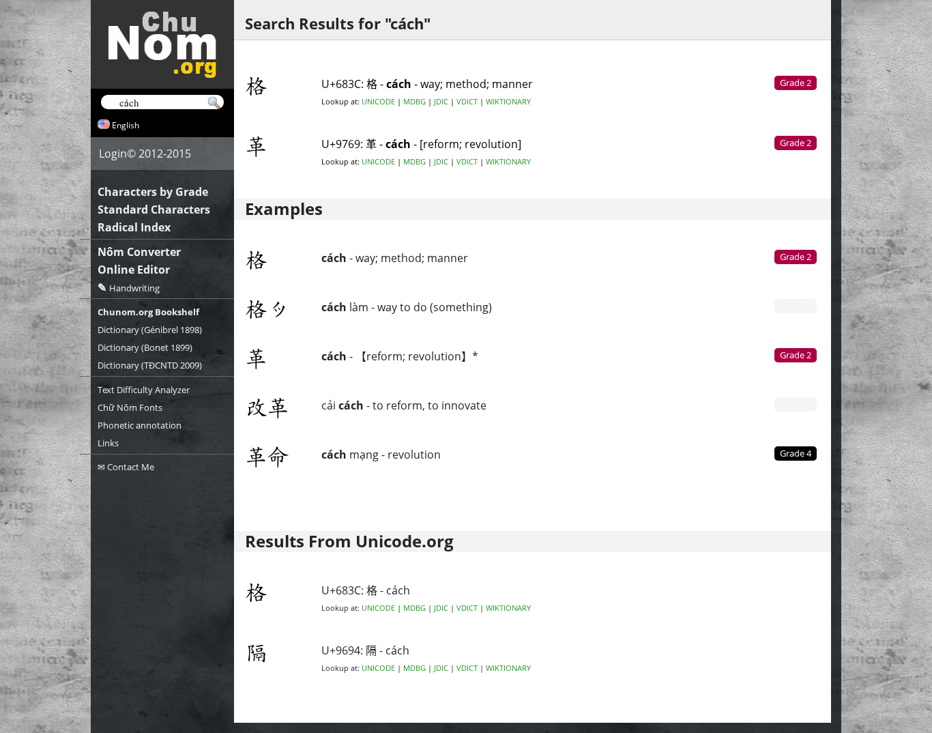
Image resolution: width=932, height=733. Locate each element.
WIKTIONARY (508, 101)
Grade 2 (795, 256)
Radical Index (134, 227)
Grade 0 (795, 306)
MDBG (414, 101)
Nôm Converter (139, 251)
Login (113, 153)
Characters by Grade (153, 191)
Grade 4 (795, 453)
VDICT (467, 101)
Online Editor (134, 269)
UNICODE (378, 101)
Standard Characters (154, 209)
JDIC (441, 101)
